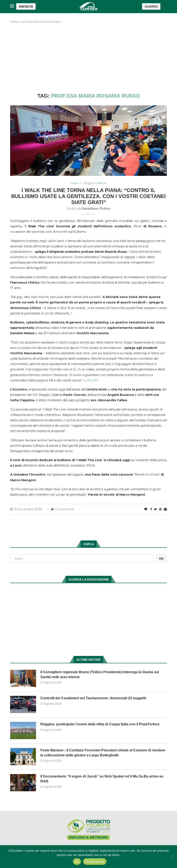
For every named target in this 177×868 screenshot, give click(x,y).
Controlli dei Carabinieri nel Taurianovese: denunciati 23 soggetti (93, 698)
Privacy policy (94, 861)
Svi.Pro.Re (89, 380)
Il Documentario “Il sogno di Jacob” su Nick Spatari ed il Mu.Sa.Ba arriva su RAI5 (101, 778)
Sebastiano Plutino (96, 209)
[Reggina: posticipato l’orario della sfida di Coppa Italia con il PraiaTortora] (23, 730)
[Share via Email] (165, 509)
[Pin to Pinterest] (160, 509)
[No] (171, 856)
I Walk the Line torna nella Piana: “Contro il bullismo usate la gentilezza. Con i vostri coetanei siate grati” (88, 196)
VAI (161, 558)
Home (14, 21)
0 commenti (64, 509)
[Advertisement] (88, 58)
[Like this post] (145, 509)
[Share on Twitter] (155, 509)
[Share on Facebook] (151, 509)
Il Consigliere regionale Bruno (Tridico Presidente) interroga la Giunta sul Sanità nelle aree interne (99, 674)
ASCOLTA (26, 6)
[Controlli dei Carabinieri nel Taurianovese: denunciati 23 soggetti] (23, 704)
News (74, 183)
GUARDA (151, 6)
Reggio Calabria (95, 183)
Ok (77, 861)
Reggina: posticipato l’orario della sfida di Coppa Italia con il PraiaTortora (99, 724)
